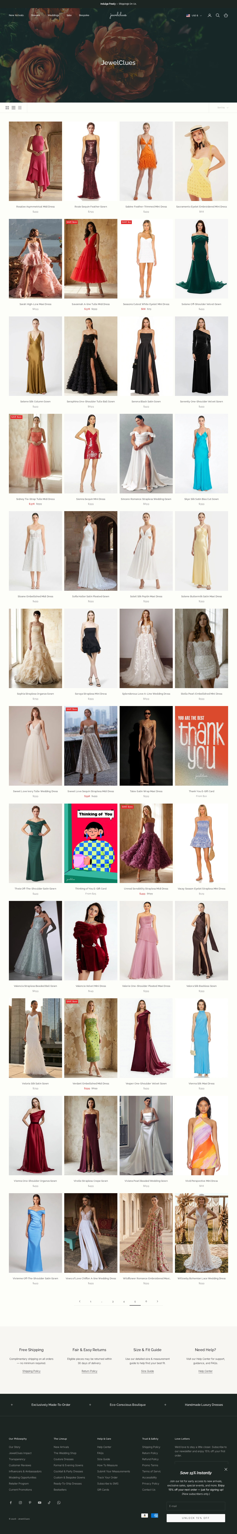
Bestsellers (60, 1489)
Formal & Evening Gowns (68, 1465)
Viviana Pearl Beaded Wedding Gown (146, 1181)
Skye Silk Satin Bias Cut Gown (201, 499)
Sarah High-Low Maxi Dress (35, 304)
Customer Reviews (20, 1465)
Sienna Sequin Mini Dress (90, 499)
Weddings (53, 15)
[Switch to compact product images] (19, 108)
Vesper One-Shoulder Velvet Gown (146, 1083)
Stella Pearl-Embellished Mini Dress (201, 693)
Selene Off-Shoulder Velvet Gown (201, 304)
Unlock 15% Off (196, 1517)
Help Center (205, 1371)
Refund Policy (150, 1459)
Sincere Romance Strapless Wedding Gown (146, 499)
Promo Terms (150, 1465)
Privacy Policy (150, 1483)
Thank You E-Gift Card (201, 791)
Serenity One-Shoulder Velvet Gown (201, 401)
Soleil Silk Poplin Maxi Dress (146, 596)
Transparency (17, 1459)
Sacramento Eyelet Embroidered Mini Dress (201, 206)
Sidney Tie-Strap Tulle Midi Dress (35, 499)
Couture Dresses (64, 1459)
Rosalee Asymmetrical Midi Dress (35, 206)
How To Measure (107, 1465)
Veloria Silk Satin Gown (35, 1083)
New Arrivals (16, 15)
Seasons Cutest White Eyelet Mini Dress (146, 304)
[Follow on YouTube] (39, 1502)
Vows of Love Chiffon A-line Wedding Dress (91, 1278)
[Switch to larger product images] (7, 108)
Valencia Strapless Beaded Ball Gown (35, 986)
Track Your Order (107, 1477)
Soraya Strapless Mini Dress (91, 693)
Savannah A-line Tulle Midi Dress (91, 304)
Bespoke (84, 15)
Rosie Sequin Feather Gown (91, 206)
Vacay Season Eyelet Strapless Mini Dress (201, 888)
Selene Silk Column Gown (35, 401)
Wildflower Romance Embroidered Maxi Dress (146, 1279)
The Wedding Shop (65, 1453)
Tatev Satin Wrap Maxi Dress (146, 791)
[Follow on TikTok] (49, 1502)
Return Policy (89, 1371)
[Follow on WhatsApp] (59, 1502)
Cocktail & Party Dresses (68, 1471)
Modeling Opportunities (22, 1477)
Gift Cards (103, 1489)
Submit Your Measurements (113, 1471)
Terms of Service (152, 1471)
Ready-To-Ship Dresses (68, 1483)
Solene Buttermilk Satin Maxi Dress (201, 596)
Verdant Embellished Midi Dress (91, 1083)
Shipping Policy (31, 1371)
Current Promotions (20, 1489)
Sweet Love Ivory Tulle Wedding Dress (35, 791)
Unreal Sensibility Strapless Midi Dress (146, 888)
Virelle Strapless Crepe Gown (91, 1181)
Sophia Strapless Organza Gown (35, 693)
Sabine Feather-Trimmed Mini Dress (146, 206)
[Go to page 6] (157, 1301)
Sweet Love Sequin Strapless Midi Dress (91, 791)
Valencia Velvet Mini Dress (91, 986)
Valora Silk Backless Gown (201, 986)
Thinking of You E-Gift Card (90, 888)
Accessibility (149, 1477)
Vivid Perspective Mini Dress (201, 1181)
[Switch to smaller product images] (13, 108)
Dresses (35, 15)
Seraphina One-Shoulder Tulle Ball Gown (91, 401)
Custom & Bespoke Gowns (69, 1477)
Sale (69, 15)
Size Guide (147, 1371)
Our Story (14, 1446)
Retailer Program (19, 1483)
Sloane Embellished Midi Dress (35, 596)
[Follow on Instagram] (20, 1502)
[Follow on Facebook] (11, 1502)
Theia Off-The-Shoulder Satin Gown (35, 888)
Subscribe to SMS (107, 1483)
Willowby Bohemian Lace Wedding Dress (202, 1278)
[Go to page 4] (79, 1301)
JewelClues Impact (20, 1453)
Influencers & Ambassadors (25, 1471)
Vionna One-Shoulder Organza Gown (35, 1181)
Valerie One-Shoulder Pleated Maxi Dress (146, 986)
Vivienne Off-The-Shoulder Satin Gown (35, 1278)
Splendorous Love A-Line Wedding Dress (146, 693)
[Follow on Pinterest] (30, 1502)
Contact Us (148, 1489)
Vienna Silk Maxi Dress (201, 1083)
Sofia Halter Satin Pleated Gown (90, 596)
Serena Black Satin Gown (146, 401)
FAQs (100, 1453)
